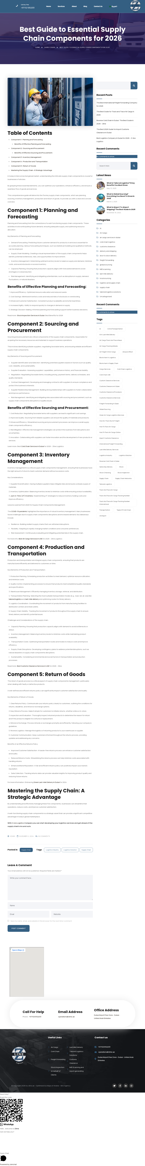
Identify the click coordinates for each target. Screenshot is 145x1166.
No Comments (44, 836)
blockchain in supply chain (108, 363)
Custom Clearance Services (109, 381)
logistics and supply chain (110, 283)
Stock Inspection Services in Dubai (30, 315)
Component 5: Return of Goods (23, 166)
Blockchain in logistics (107, 357)
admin (12, 836)
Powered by (8, 1164)
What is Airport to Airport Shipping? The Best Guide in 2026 (121, 208)
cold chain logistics (107, 242)
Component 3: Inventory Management (26, 157)
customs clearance (107, 246)
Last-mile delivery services (108, 450)
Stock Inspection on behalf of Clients (57, 1071)
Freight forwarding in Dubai (109, 404)
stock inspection (124, 473)
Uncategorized (106, 296)
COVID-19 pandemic (19, 511)
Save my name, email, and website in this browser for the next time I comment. (41, 921)
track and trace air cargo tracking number (114, 496)
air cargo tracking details (108, 346)
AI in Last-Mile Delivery (107, 335)
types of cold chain (124, 510)
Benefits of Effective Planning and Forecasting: (32, 144)
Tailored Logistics (105, 484)
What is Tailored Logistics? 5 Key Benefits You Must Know (121, 184)
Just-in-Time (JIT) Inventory (22, 496)
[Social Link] (114, 1085)
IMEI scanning (105, 269)
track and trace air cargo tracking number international (114, 502)
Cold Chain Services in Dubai (32, 446)
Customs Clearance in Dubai (109, 386)
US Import (102, 516)
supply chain (26, 850)
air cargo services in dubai (110, 237)
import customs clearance (109, 438)
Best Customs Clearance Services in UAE (33, 666)
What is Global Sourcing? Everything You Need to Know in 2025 (120, 196)
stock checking (105, 473)
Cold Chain (55, 1051)
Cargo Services (104, 369)
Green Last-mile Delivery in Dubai (47, 782)
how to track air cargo (107, 427)
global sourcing (106, 264)
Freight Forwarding (58, 1059)
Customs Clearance (73, 1061)
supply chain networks (123, 478)
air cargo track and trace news (110, 340)
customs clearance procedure (110, 392)
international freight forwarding (110, 444)
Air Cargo (103, 233)
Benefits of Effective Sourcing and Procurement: (33, 153)
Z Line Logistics (18, 823)
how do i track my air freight (109, 421)
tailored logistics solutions (110, 292)
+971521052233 (35, 1016)
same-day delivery (105, 467)
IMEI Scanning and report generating (76, 1069)
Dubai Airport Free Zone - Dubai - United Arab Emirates (116, 1059)
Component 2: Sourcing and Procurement (27, 148)
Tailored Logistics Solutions (76, 1053)
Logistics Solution (70, 850)
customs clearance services (109, 398)
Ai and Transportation (115, 329)
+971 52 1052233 (27, 7)
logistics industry (52, 850)
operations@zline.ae (66, 1016)
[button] (72, 1094)
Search (134, 85)
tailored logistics (15, 599)
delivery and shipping (108, 251)
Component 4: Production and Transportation (29, 161)
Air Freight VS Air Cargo (107, 352)
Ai (100, 329)
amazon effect (128, 352)
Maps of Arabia (53, 1085)
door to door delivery (108, 255)
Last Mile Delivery (76, 1047)
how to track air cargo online (109, 432)
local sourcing (105, 278)
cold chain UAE (104, 375)
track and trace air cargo (108, 490)
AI (100, 228)
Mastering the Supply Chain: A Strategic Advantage (31, 170)
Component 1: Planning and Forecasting (27, 139)
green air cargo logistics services (111, 415)
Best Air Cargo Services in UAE (30, 539)
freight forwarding (107, 260)
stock (121, 467)
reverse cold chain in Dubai (109, 461)
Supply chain (86, 850)
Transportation (104, 510)
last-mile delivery (32, 599)
